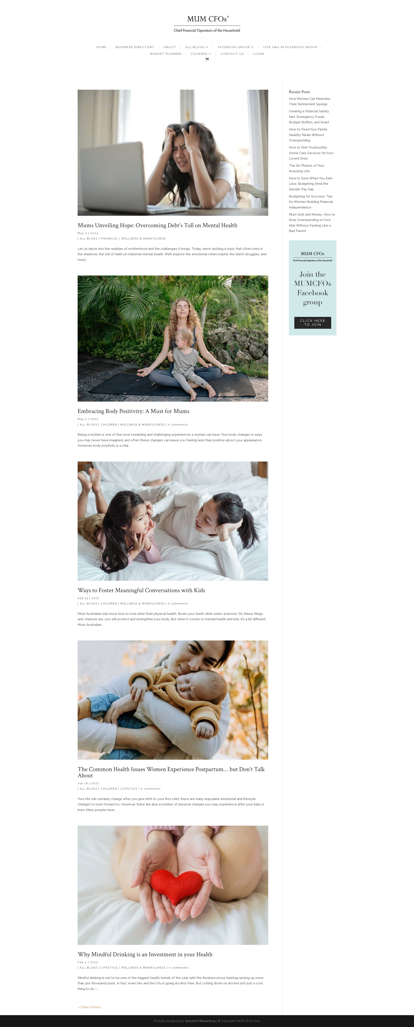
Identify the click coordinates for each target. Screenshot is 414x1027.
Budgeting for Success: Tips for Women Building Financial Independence (311, 201)
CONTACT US (232, 53)
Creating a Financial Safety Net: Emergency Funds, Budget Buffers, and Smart (309, 116)
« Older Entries (89, 1007)
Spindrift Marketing (200, 1021)
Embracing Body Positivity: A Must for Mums (133, 411)
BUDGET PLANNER (166, 53)
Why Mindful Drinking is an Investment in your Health (145, 954)
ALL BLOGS (195, 47)
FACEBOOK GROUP (234, 47)
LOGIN (258, 53)
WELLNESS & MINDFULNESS (143, 238)
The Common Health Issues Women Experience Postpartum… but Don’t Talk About (171, 772)
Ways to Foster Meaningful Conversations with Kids (141, 590)
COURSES (199, 53)
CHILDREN (109, 424)
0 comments (178, 424)
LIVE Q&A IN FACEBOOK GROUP (290, 47)
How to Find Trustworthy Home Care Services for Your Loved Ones (311, 153)
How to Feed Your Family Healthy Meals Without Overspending (308, 134)
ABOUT (170, 47)
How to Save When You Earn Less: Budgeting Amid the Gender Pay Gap (310, 183)
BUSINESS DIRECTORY (135, 47)
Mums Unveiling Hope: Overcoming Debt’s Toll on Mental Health (157, 225)
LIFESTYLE (129, 788)
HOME (102, 47)
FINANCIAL (109, 238)
